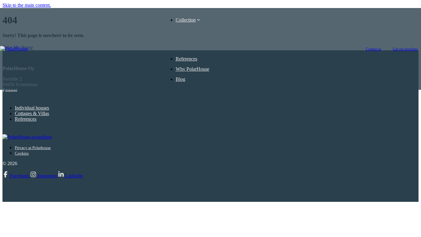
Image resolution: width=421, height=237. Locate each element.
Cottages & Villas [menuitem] (32, 113)
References (186, 58)
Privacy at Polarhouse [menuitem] (33, 147)
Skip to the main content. (26, 5)
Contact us (373, 49)
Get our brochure (405, 49)
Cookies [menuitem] (22, 153)
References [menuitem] (25, 119)
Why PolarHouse (192, 69)
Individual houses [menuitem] (32, 107)
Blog (180, 79)
